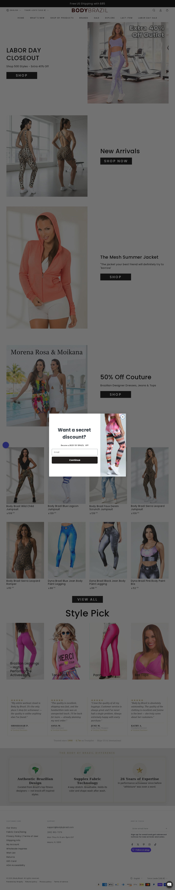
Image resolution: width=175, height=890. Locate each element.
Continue (74, 460)
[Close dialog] (122, 417)
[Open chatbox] (169, 884)
